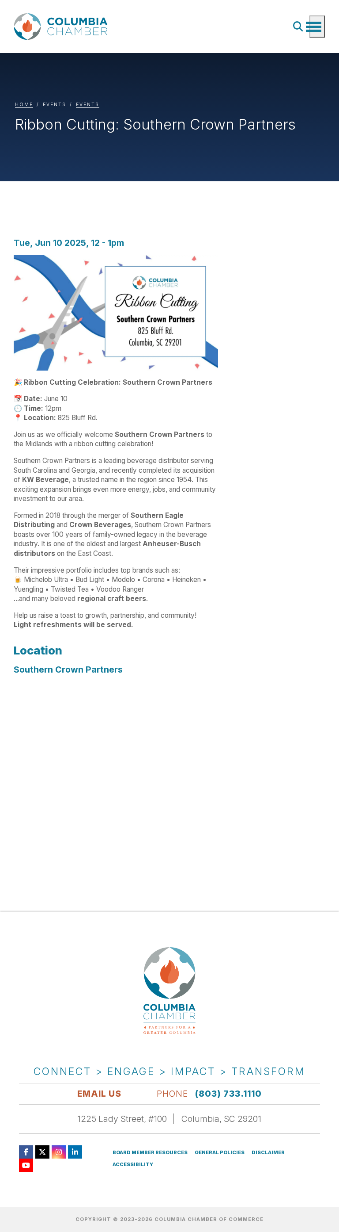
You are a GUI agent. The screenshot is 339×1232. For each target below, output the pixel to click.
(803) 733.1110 (228, 1093)
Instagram (59, 1152)
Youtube (26, 1165)
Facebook (26, 1152)
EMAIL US (99, 1093)
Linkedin (75, 1152)
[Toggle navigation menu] (317, 26)
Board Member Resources (150, 1152)
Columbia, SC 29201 (221, 1118)
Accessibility (133, 1164)
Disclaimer (268, 1152)
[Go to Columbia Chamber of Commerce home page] (62, 27)
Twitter (42, 1152)
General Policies (220, 1152)
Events (87, 104)
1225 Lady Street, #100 (122, 1118)
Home (24, 104)
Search (298, 26)
